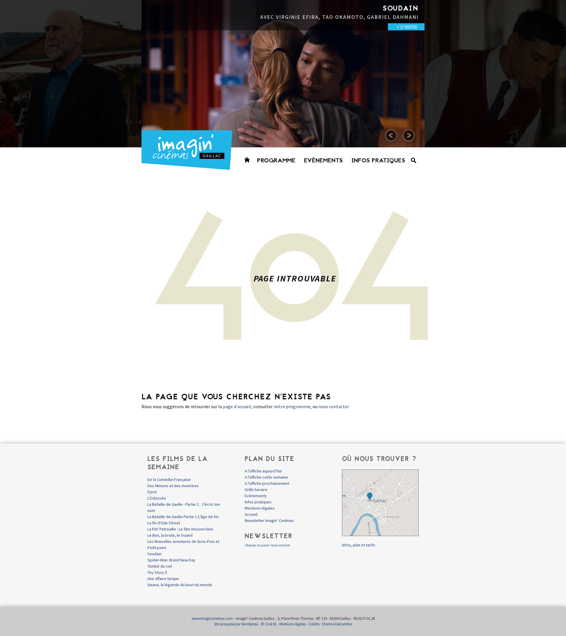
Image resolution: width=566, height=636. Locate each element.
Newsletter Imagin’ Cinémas (269, 520)
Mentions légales (260, 508)
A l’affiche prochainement (267, 483)
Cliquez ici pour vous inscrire (267, 545)
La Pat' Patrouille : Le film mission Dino (180, 529)
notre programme (292, 406)
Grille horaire (256, 489)
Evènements (323, 161)
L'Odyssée (156, 498)
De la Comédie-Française (169, 479)
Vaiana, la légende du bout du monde (179, 584)
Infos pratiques (378, 161)
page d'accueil (237, 406)
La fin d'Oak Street (163, 522)
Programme (276, 161)
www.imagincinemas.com (212, 618)
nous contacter (333, 406)
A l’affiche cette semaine (266, 477)
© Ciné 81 (269, 624)
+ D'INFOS (124, 27)
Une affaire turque (163, 578)
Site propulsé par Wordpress (236, 624)
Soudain (154, 553)
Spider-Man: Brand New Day (171, 560)
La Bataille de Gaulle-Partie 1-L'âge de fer (183, 516)
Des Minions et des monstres (173, 485)
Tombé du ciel (159, 566)
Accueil (251, 514)
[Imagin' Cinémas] (190, 167)
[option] (283, 73)
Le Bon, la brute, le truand (169, 535)
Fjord (152, 492)
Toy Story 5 (157, 572)
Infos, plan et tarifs (358, 545)
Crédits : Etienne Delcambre (330, 624)
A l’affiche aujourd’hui (263, 471)
